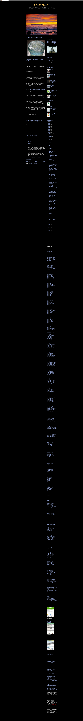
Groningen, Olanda (50, 548)
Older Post (43, 161)
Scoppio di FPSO (50, 487)
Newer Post (28, 161)
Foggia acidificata (50, 446)
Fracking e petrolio (50, 390)
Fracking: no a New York (51, 371)
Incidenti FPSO (49, 488)
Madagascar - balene (50, 258)
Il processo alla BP (50, 538)
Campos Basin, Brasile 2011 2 (52, 685)
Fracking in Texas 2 (50, 354)
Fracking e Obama (50, 407)
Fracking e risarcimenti (51, 340)
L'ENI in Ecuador (50, 320)
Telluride (27, 137)
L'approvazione (49, 494)
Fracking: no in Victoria (51, 370)
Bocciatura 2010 (49, 471)
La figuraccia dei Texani (51, 580)
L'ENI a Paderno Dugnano (51, 310)
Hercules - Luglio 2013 (51, 537)
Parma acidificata (50, 443)
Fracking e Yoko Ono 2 (51, 375)
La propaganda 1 (50, 491)
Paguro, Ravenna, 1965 (51, 678)
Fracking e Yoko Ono (50, 374)
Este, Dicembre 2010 (50, 460)
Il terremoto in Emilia (50, 454)
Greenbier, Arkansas (50, 562)
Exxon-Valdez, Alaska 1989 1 (52, 680)
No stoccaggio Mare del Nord (52, 428)
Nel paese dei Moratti (50, 503)
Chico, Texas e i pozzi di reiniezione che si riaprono (53, 212)
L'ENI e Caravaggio (50, 321)
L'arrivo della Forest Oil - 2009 (52, 600)
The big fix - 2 (49, 527)
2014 (49, 132)
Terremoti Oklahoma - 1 (51, 421)
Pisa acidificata (49, 445)
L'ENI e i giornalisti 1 (50, 276)
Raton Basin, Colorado (51, 566)
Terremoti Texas (49, 426)
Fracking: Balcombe (50, 373)
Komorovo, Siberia (50, 547)
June (50, 142)
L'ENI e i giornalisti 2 (50, 277)
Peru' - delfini (49, 260)
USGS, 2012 (49, 573)
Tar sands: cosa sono (50, 513)
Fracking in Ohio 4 (50, 339)
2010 (49, 227)
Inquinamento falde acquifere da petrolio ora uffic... (52, 208)
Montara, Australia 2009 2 (51, 676)
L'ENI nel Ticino (49, 296)
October (50, 136)
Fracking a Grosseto (50, 356)
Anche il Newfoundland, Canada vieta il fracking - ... (53, 188)
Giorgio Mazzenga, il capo (51, 579)
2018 (49, 126)
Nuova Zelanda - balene (51, 257)
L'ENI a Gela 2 (49, 302)
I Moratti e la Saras (50, 504)
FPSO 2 (48, 486)
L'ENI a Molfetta (49, 287)
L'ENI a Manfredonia (50, 304)
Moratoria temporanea (50, 535)
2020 (49, 123)
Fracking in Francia (50, 398)
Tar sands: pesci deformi (51, 514)
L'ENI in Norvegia (50, 311)
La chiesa (48, 479)
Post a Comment (28, 159)
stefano (29, 143)
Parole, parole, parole (49, 100)
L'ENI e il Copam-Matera (51, 328)
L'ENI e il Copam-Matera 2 (51, 329)
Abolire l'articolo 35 (50, 469)
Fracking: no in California (51, 364)
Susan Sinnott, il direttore (51, 456)
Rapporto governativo (50, 540)
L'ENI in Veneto (49, 305)
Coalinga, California (50, 564)
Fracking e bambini (50, 388)
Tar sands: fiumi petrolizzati (51, 515)
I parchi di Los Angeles (52, 178)
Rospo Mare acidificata (51, 436)
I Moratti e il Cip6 (49, 507)
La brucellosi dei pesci (50, 531)
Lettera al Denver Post (50, 598)
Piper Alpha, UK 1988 (50, 677)
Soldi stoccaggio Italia (50, 419)
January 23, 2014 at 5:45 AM (34, 157)
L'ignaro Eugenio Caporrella (51, 591)
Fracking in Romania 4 (51, 352)
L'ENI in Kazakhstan (50, 314)
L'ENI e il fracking (50, 275)
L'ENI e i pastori (49, 308)
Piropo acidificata (50, 437)
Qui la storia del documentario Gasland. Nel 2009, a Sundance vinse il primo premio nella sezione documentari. (34, 121)
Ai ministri (48, 468)
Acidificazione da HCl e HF (51, 434)
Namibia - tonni (49, 256)
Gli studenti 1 (49, 489)
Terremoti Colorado (50, 425)
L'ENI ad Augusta (50, 284)
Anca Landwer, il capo (50, 455)
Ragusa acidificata (50, 442)
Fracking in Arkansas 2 (51, 380)
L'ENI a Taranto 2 (50, 291)
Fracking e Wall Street (50, 335)
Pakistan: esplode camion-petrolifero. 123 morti (52, 81)
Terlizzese (48, 495)
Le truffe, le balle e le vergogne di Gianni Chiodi (52, 161)
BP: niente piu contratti (50, 539)
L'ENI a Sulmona (50, 295)
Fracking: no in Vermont (51, 365)
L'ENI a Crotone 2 (50, 300)
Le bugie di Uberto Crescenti (52, 590)
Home (36, 161)
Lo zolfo (48, 482)
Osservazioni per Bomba (51, 599)
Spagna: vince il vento (52, 205)
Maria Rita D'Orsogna (49, 57)
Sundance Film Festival (32, 94)
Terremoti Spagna (50, 420)
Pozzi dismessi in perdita (51, 536)
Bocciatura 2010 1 (50, 472)
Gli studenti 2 (49, 490)
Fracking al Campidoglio (51, 406)
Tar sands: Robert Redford (51, 518)
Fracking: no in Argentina (51, 363)
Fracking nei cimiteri (50, 391)
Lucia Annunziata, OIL (50, 267)
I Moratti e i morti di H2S (51, 502)
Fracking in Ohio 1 (50, 336)
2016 (49, 129)
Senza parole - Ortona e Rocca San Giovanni (53, 91)
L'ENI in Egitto (49, 313)
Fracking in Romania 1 (51, 348)
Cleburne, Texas (49, 557)
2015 (49, 130)
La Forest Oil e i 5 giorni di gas (52, 587)
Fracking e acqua (50, 384)
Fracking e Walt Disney (51, 347)
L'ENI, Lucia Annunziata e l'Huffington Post (52, 70)
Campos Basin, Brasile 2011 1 (52, 684)
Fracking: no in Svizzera (51, 361)
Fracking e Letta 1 (50, 345)
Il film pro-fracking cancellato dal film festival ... (52, 175)
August (50, 139)
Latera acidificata (50, 438)
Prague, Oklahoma (50, 553)
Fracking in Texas (50, 353)
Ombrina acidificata (50, 441)
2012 (49, 224)
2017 (49, 127)
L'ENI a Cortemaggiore (51, 285)
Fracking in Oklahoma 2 (51, 344)
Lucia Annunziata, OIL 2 (51, 268)
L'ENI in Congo (49, 309)
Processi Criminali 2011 (51, 273)
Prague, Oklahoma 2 (50, 554)
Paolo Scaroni (49, 266)
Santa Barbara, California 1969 (52, 679)
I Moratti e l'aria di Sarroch (51, 506)
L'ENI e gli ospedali (50, 323)
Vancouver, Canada (50, 565)
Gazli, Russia (49, 556)
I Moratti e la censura (50, 505)
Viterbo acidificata (50, 444)
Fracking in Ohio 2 (50, 337)
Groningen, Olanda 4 (50, 552)
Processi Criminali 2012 (51, 272)
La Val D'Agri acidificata (51, 435)
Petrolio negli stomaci (50, 528)
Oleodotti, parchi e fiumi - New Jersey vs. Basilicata (53, 195)
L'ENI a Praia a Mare (50, 303)
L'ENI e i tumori (49, 322)
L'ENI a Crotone (49, 299)
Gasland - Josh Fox (50, 411)
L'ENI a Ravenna (50, 286)
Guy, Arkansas (49, 563)
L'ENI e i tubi (49, 327)
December (51, 133)
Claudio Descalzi (50, 265)
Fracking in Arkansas (50, 381)
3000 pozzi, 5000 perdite (51, 541)
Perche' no (48, 464)
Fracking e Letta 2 (50, 346)
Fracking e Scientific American (52, 379)
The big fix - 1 (49, 526)
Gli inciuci (48, 480)
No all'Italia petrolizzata (41, 5)
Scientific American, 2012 (51, 572)
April (50, 145)
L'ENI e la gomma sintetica (51, 326)
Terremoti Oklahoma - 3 (51, 424)
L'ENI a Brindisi (49, 294)
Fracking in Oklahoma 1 (51, 343)
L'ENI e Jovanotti (50, 274)
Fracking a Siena (50, 357)
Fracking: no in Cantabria (51, 366)
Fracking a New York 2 (51, 402)
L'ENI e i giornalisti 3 (50, 278)
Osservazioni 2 (49, 477)
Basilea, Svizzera (50, 570)
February (50, 148)
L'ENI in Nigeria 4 (50, 319)
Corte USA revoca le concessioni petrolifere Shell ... (53, 169)
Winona (31, 137)
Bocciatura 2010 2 (50, 473)
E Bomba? (48, 597)
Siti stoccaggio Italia (50, 418)
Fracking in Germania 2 (51, 397)
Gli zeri (48, 481)
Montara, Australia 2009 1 (51, 675)
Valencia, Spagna (50, 571)
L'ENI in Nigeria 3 (50, 318)
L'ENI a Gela (49, 301)
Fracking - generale (50, 334)
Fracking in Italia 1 (50, 393)
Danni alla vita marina (50, 252)
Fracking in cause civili (51, 392)
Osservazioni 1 (49, 478)
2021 (49, 121)
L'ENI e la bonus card (50, 282)
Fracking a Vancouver (50, 382)
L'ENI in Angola (49, 312)
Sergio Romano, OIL (50, 269)
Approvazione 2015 (50, 470)
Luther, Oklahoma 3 (50, 555)
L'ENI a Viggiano (50, 292)
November (51, 135)
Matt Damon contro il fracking (52, 408)
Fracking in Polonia (50, 399)
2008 (49, 230)
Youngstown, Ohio (50, 561)
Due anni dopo (49, 530)
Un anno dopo (49, 529)
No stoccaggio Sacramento (51, 427)
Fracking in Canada (50, 400)
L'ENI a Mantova (49, 293)
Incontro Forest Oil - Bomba (51, 581)
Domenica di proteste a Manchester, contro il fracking (53, 165)
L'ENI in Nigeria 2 (50, 317)
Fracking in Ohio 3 (50, 338)
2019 (49, 124)
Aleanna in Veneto (50, 457)
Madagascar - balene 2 (51, 259)
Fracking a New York (50, 401)
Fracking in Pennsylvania (51, 355)
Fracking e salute (50, 383)
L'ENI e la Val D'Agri (50, 283)
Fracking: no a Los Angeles (51, 362)
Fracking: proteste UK (50, 372)
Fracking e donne (50, 389)
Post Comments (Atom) (34, 163)
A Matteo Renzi (49, 251)
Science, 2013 (49, 574)
